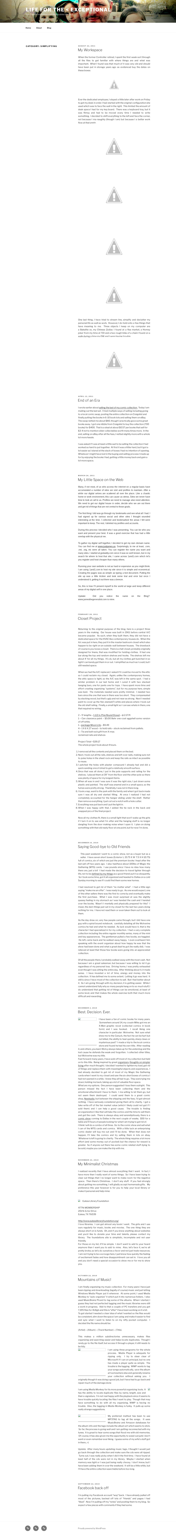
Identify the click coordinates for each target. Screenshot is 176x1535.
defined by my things (102, 873)
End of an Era (89, 400)
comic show (84, 1118)
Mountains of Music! (94, 1279)
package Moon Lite (91, 725)
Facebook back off (93, 1488)
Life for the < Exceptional (69, 10)
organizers (123, 1062)
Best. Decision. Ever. (94, 1012)
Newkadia (89, 1098)
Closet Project (90, 618)
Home (28, 28)
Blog (49, 28)
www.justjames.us (107, 546)
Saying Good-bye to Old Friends (104, 846)
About (39, 28)
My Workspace (90, 50)
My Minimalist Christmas (98, 1164)
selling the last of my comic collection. (118, 407)
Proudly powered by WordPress (92, 1528)
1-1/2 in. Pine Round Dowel (106, 715)
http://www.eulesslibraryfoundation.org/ (98, 1221)
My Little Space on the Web (100, 479)
